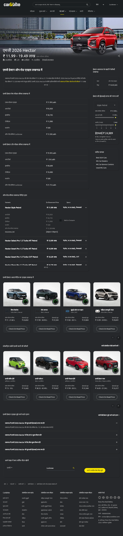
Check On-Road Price (17, 329)
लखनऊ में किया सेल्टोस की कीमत (70, 82)
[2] (101, 128)
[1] (96, 128)
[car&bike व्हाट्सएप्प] (118, 497)
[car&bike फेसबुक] (111, 497)
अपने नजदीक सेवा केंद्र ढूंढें (95, 470)
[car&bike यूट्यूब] (99, 497)
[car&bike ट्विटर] (103, 497)
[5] (115, 128)
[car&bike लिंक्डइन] (115, 497)
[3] (106, 128)
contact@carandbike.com (111, 517)
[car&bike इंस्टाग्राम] (107, 497)
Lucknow (112, 4)
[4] (110, 128)
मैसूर (98, 85)
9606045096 (106, 513)
